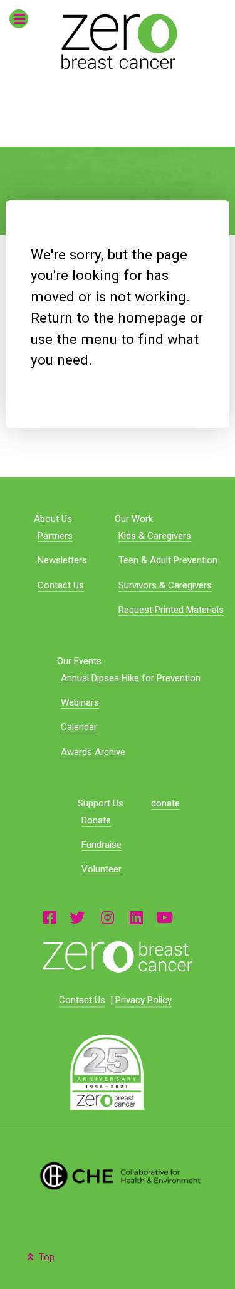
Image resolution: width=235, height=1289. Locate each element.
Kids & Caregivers (154, 535)
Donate (96, 820)
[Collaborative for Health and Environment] (117, 1175)
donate (165, 803)
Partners (55, 535)
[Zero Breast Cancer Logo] (117, 957)
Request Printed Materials (171, 609)
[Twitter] (77, 917)
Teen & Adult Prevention (167, 560)
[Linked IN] (136, 917)
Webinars (80, 702)
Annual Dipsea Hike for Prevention (131, 678)
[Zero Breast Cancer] (117, 41)
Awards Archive (93, 752)
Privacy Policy (143, 1000)
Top (45, 1257)
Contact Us (61, 585)
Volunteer (101, 869)
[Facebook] (49, 917)
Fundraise (101, 844)
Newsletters (62, 560)
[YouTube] (164, 917)
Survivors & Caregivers (165, 585)
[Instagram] (107, 917)
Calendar (79, 727)
